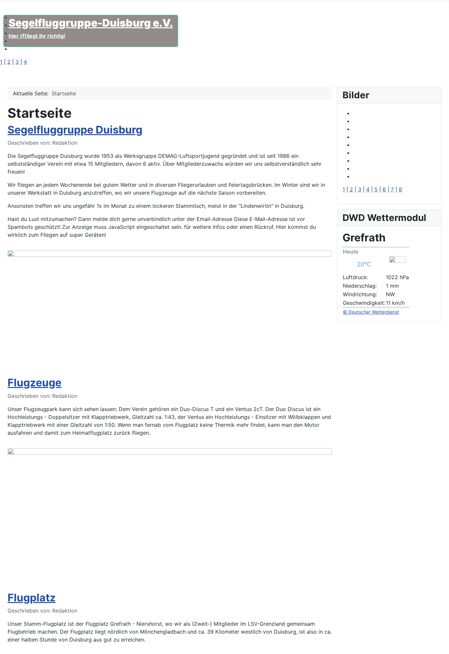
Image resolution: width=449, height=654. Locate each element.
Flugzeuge (69, 8)
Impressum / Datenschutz (152, 8)
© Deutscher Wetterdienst (371, 312)
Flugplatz (101, 8)
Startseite (12, 8)
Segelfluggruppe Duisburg (75, 129)
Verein (40, 8)
